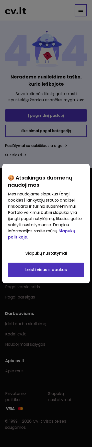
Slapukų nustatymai (46, 253)
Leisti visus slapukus (46, 270)
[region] (46, 223)
